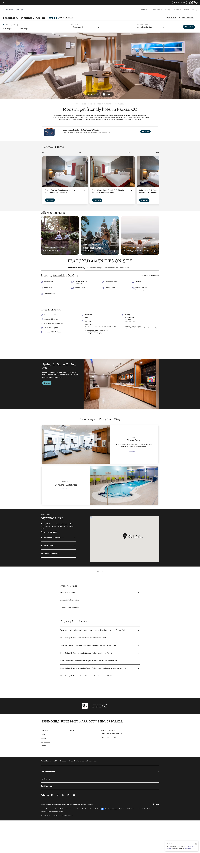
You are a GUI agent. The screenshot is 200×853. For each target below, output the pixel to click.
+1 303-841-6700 (188, 18)
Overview (144, 10)
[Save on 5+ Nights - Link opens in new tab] (60, 235)
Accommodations (156, 10)
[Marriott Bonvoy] (192, 2)
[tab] (76, 268)
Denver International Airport (54, 537)
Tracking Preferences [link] (47, 809)
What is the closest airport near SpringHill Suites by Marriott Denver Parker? (88, 661)
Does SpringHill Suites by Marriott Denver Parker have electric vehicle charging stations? (93, 668)
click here (188, 848)
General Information (67, 592)
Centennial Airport (50, 545)
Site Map (43, 811)
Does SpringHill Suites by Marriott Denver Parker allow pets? (83, 638)
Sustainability (48, 281)
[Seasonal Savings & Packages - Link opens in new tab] (100, 235)
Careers (57, 809)
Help (60, 811)
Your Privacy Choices (110, 809)
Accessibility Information (69, 600)
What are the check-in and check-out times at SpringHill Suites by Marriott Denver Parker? (93, 630)
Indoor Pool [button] (48, 287)
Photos (72, 730)
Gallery (194, 10)
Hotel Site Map (52, 811)
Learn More (132, 451)
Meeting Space (110, 287)
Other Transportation (51, 553)
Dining (167, 10)
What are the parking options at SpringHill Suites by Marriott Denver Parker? (88, 645)
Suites (43, 734)
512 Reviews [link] (69, 18)
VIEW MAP (172, 18)
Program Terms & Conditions (80, 809)
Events (186, 10)
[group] (100, 384)
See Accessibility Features (52, 332)
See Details (146, 131)
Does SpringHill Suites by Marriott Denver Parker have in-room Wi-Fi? (86, 653)
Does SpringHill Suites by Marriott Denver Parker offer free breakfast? (86, 676)
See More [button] (138, 119)
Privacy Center (94, 809)
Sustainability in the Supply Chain (142, 809)
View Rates (50, 200)
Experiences (177, 10)
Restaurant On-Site (80, 281)
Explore (47, 383)
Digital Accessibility (124, 809)
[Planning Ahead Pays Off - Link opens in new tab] (140, 235)
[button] (179, 2)
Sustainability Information (69, 608)
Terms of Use (65, 809)
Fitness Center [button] (140, 287)
